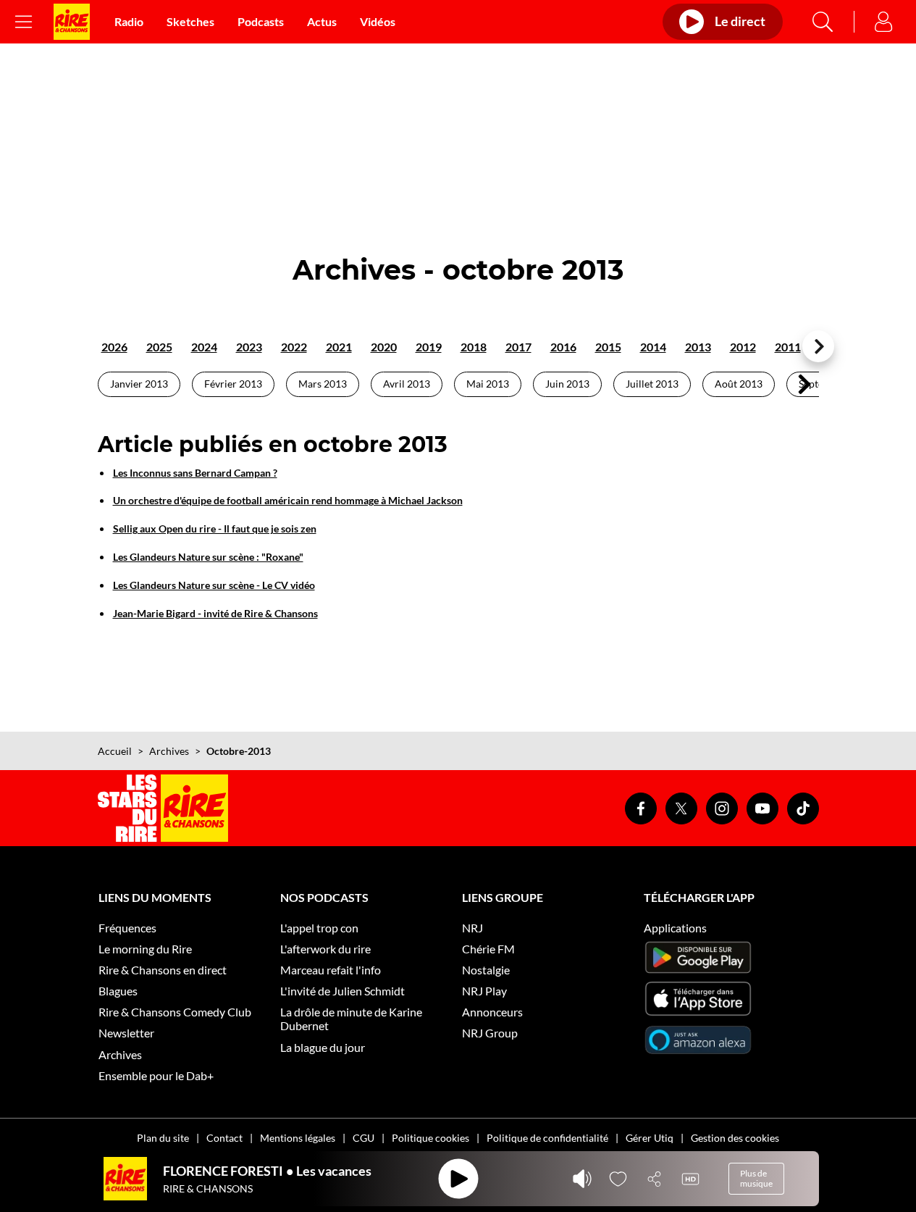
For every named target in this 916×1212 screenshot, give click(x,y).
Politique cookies (430, 1138)
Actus (322, 21)
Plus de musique (756, 1178)
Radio (128, 21)
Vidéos (377, 21)
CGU (363, 1138)
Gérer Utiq (649, 1138)
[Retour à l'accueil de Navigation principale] (72, 22)
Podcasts (261, 21)
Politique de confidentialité (547, 1138)
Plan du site (163, 1138)
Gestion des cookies (735, 1138)
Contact (224, 1138)
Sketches (190, 21)
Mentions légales (297, 1138)
